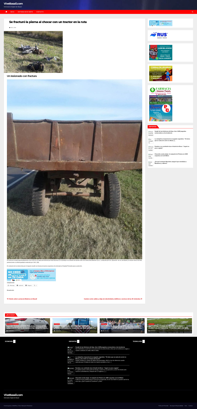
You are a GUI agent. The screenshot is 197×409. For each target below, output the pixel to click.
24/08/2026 (11, 330)
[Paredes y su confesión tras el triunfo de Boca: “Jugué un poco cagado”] (150, 148)
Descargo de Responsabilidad (176, 405)
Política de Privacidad (163, 405)
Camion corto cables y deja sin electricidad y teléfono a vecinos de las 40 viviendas (112, 299)
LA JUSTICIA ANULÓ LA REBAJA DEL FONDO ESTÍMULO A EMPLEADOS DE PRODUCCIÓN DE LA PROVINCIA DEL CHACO (121, 328)
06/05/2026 (105, 330)
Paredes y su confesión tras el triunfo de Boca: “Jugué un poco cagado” (97, 368)
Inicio (12, 12)
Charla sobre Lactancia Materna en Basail (22, 299)
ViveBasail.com (13, 3)
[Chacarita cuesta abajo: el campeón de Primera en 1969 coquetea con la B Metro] (150, 156)
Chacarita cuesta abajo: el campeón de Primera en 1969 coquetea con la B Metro (99, 378)
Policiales (15, 324)
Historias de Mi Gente (25, 12)
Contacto (40, 12)
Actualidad (9, 324)
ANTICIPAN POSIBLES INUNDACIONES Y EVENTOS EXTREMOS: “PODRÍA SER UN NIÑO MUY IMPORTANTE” (169, 328)
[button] (192, 12)
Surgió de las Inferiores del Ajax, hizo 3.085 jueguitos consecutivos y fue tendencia (100, 347)
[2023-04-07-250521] (31, 275)
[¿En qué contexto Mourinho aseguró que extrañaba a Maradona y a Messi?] (150, 163)
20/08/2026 (58, 330)
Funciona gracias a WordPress (11, 405)
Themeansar (29, 405)
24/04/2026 (153, 330)
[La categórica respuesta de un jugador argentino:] (150, 140)
